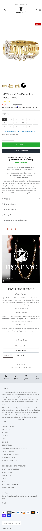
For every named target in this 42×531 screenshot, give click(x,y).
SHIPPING (5, 442)
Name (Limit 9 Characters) (10, 134)
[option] (21, 51)
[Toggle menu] (2, 10)
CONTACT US (6, 430)
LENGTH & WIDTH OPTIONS (11, 469)
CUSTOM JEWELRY (7, 475)
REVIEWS (5, 433)
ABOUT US (5, 436)
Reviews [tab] (6, 355)
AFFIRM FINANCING (8, 451)
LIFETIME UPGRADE (8, 487)
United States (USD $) (10, 523)
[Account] (35, 10)
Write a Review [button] (22, 346)
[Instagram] (5, 421)
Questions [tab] (19, 355)
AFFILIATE (5, 478)
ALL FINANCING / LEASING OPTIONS (14, 448)
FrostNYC (8, 528)
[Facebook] (2, 421)
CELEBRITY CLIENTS (8, 427)
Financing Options (21, 151)
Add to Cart (21, 145)
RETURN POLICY (7, 445)
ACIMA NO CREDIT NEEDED (11, 454)
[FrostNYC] (21, 10)
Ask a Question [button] (21, 351)
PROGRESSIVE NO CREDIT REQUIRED (14, 466)
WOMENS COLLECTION (9, 460)
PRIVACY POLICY (7, 472)
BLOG (3, 481)
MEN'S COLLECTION (8, 457)
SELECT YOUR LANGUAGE (10, 484)
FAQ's (3, 439)
